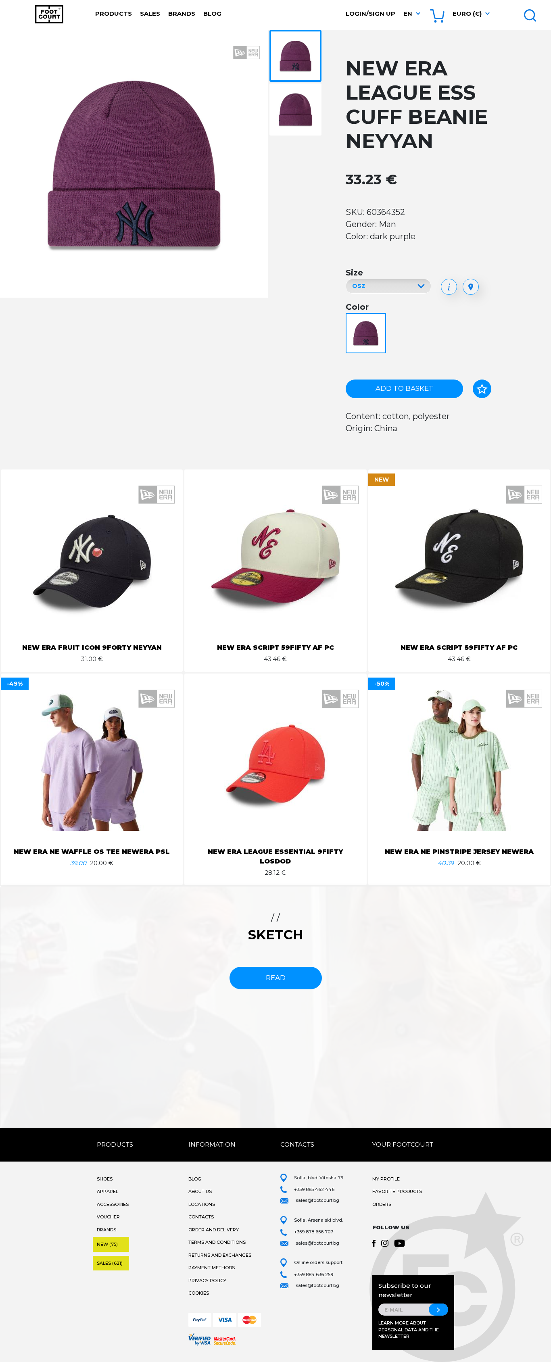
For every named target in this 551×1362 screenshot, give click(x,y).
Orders (381, 1204)
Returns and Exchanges (219, 1255)
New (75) (107, 1244)
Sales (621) (110, 1263)
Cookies (198, 1293)
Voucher (108, 1217)
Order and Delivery (213, 1230)
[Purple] (367, 334)
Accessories (113, 1204)
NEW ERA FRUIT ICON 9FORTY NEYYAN (92, 647)
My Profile (386, 1179)
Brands (181, 13)
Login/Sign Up (370, 13)
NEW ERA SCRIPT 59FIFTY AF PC (275, 647)
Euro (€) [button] (467, 13)
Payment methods (211, 1267)
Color (357, 307)
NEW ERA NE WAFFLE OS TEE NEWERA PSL (92, 851)
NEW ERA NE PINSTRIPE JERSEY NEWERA (459, 851)
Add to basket (405, 388)
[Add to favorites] (482, 389)
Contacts (201, 1217)
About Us (200, 1191)
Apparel (107, 1191)
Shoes (105, 1179)
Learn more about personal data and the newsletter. (408, 1329)
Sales (150, 13)
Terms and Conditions (217, 1242)
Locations (201, 1204)
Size (354, 272)
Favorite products (397, 1191)
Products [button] (113, 13)
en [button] (407, 13)
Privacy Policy (207, 1280)
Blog (212, 13)
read (276, 978)
